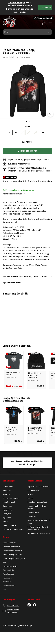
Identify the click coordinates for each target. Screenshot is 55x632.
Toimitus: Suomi (44, 18)
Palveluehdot (8, 574)
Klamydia (7, 514)
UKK (4, 562)
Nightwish (7, 517)
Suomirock (32, 516)
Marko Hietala (21, 345)
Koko (27, 126)
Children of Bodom (10, 498)
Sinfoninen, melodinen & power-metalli (38, 528)
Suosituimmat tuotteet (37, 502)
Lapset (30, 494)
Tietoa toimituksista (11, 546)
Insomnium (7, 510)
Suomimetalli (33, 512)
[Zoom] (50, 114)
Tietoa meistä (9, 585)
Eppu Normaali (9, 502)
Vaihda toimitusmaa (13, 193)
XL (28, 132)
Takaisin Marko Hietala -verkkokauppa (29, 463)
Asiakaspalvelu (9, 543)
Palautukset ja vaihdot (12, 554)
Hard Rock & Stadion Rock (39, 533)
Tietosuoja (7, 578)
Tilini (4, 589)
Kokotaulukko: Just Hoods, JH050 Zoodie (25, 276)
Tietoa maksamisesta (12, 550)
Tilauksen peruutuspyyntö (14, 558)
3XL (43, 132)
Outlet (30, 498)
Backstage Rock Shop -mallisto (38, 507)
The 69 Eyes (8, 486)
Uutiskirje (7, 581)
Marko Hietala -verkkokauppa (16, 57)
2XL (35, 132)
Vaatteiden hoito (10, 566)
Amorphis (7, 490)
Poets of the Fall (9, 525)
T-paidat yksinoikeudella (38, 486)
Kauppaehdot (8, 570)
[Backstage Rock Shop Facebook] (34, 604)
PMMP (5, 521)
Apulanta (6, 494)
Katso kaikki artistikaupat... (14, 529)
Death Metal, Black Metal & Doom (39, 521)
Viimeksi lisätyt (34, 490)
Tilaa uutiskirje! (16, 2)
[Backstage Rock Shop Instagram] (29, 604)
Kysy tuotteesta (12, 282)
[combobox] (27, 32)
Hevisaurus (7, 506)
